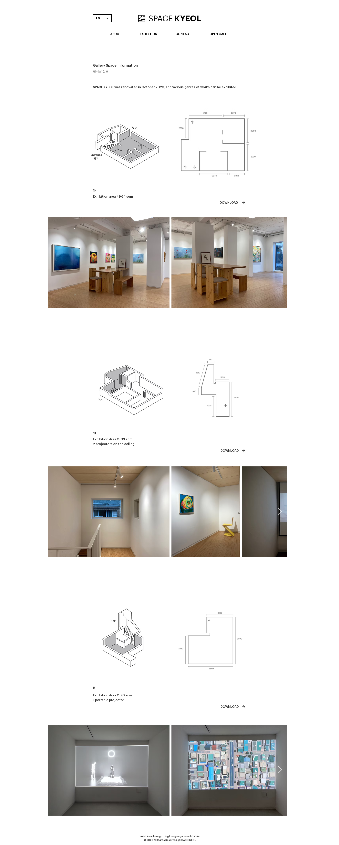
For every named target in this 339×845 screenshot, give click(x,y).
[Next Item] (280, 262)
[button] (115, 34)
